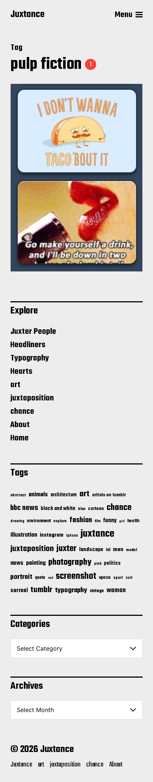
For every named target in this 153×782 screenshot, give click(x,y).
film (98, 521)
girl (122, 521)
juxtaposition (32, 398)
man (118, 549)
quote (40, 577)
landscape (91, 549)
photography (69, 562)
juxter (66, 549)
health (133, 520)
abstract (18, 495)
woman (116, 590)
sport (118, 578)
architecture (64, 495)
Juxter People (33, 331)
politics (112, 563)
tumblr (41, 590)
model (131, 550)
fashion (80, 520)
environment (39, 521)
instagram (52, 535)
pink (97, 564)
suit (129, 578)
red (50, 578)
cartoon (96, 509)
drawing (17, 521)
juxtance (97, 534)
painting (36, 563)
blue (81, 509)
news (16, 563)
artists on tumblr (109, 495)
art (15, 385)
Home (19, 438)
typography (71, 590)
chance (22, 411)
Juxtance (27, 14)
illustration (23, 535)
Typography (29, 358)
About (20, 425)
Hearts (21, 371)
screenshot (76, 576)
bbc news (24, 508)
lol (108, 550)
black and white (58, 508)
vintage (97, 590)
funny (110, 520)
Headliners (27, 345)
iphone (72, 535)
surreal (19, 590)
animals (38, 494)
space (105, 577)
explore (60, 521)
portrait (21, 577)
